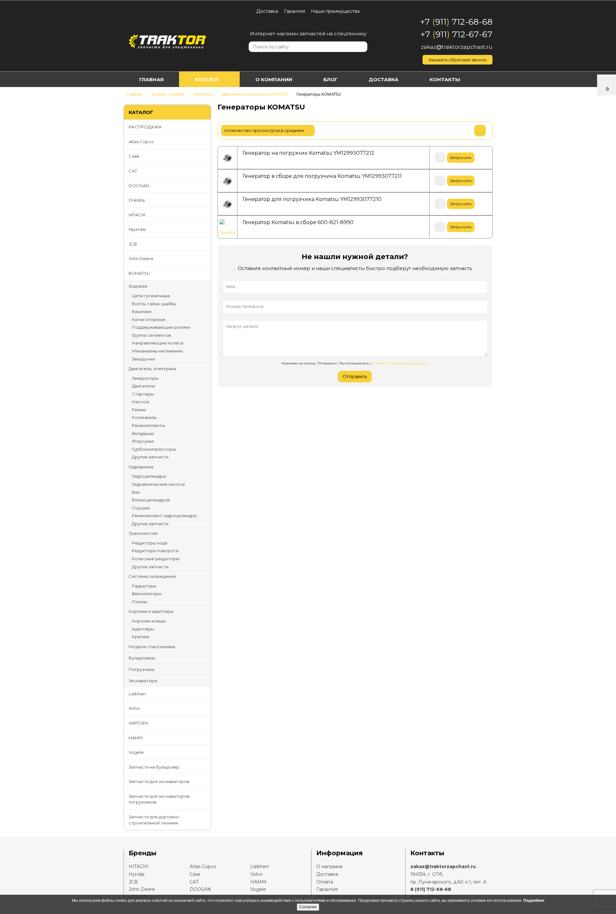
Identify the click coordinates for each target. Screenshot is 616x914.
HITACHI (137, 214)
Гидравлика (141, 466)
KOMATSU (139, 273)
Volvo (134, 708)
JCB (133, 244)
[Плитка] (448, 130)
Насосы (140, 401)
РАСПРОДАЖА (145, 126)
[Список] (464, 130)
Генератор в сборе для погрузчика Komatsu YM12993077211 (322, 176)
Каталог (207, 79)
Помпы (139, 601)
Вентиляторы (146, 593)
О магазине (329, 866)
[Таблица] (480, 130)
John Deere (141, 258)
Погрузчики (141, 669)
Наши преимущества (335, 11)
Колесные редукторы (155, 558)
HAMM (135, 737)
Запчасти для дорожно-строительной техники (154, 819)
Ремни (139, 409)
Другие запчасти (150, 456)
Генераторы (145, 378)
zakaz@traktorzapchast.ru (456, 47)
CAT (133, 170)
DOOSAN (139, 185)
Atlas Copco (141, 141)
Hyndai (136, 874)
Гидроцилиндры (149, 476)
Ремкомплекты (148, 425)
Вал (136, 492)
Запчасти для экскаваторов (159, 781)
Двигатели (143, 385)
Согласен (308, 907)
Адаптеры (143, 628)
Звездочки (143, 358)
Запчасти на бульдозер (154, 767)
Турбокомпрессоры (154, 449)
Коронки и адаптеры (151, 611)
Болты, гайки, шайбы (154, 303)
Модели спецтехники (152, 646)
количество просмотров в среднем (265, 130)
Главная (151, 79)
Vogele (136, 752)
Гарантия (294, 11)
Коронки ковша (149, 620)
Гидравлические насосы (158, 484)
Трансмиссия (143, 533)
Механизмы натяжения (157, 350)
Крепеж (141, 636)
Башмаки (141, 311)
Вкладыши (143, 433)
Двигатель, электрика (152, 368)
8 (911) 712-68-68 (430, 889)
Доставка (267, 11)
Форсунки (143, 441)
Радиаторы (144, 585)
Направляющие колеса (157, 342)
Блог (330, 79)
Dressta (137, 200)
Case (134, 156)
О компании (273, 79)
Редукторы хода (149, 542)
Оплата (324, 882)
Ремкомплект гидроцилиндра (164, 515)
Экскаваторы (143, 680)
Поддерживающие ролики (161, 327)
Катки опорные (148, 319)
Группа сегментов (151, 335)
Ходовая (138, 286)
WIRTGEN (138, 723)
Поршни (141, 507)
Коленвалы (144, 417)
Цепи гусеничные (151, 295)
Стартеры (143, 393)
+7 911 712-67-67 (456, 34)
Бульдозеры (142, 657)
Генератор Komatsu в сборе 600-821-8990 (298, 222)
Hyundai (137, 229)
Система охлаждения (152, 576)
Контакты (445, 79)
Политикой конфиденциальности (400, 363)
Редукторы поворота (155, 550)
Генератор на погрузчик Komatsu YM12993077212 (308, 153)
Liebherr (137, 693)
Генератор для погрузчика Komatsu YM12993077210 (312, 199)
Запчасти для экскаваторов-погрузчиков (160, 799)
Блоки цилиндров (151, 499)
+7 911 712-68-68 (456, 22)
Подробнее (533, 900)
